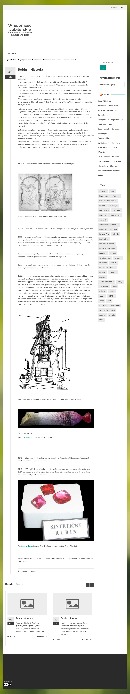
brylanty (102, 205)
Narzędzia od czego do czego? (111, 120)
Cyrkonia (116, 210)
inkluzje (116, 234)
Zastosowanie (49, 59)
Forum (105, 94)
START (112, 296)
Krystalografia (105, 258)
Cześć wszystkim (105, 124)
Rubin (33, 571)
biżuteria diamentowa (107, 201)
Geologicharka (27, 546)
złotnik (112, 315)
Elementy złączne (105, 138)
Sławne (59, 59)
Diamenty (7, 681)
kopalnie (102, 253)
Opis (8, 59)
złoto (101, 320)
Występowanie (24, 59)
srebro (102, 296)
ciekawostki (104, 210)
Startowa (114, 7)
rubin (115, 286)
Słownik (72, 59)
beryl (113, 191)
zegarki (102, 315)
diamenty (103, 220)
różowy (102, 291)
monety (102, 277)
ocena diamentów (106, 282)
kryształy (103, 263)
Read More (41, 637)
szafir (101, 301)
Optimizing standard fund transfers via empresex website (109, 147)
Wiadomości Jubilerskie (20, 27)
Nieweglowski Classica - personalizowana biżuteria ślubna (109, 170)
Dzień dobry (103, 115)
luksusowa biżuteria (107, 267)
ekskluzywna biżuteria (108, 229)
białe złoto (103, 196)
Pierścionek (104, 286)
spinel (111, 291)
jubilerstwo (103, 239)
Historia (14, 59)
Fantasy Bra (104, 234)
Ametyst (102, 191)
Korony (65, 59)
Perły (120, 282)
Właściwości (37, 59)
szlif (109, 301)
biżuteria (115, 196)
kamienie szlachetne (107, 248)
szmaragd (103, 305)
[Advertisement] (80, 30)
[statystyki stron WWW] (7, 684)
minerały (113, 272)
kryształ (118, 258)
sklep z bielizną (104, 101)
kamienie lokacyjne (106, 243)
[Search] (103, 67)
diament (102, 215)
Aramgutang (29, 437)
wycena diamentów (107, 310)
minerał (102, 272)
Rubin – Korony (69, 618)
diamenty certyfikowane (109, 224)
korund (113, 253)
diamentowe (115, 215)
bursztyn (113, 205)
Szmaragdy (115, 305)
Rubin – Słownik (24, 618)
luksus (113, 263)
